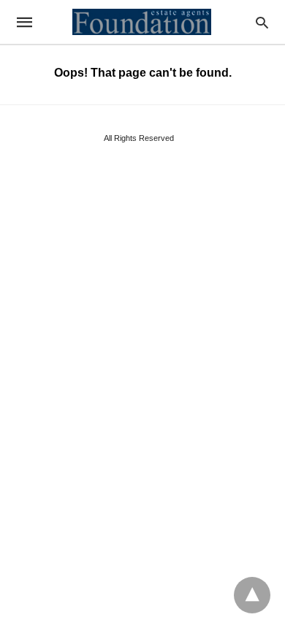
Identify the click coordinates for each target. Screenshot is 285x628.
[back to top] (252, 595)
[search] (262, 22)
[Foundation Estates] (141, 22)
